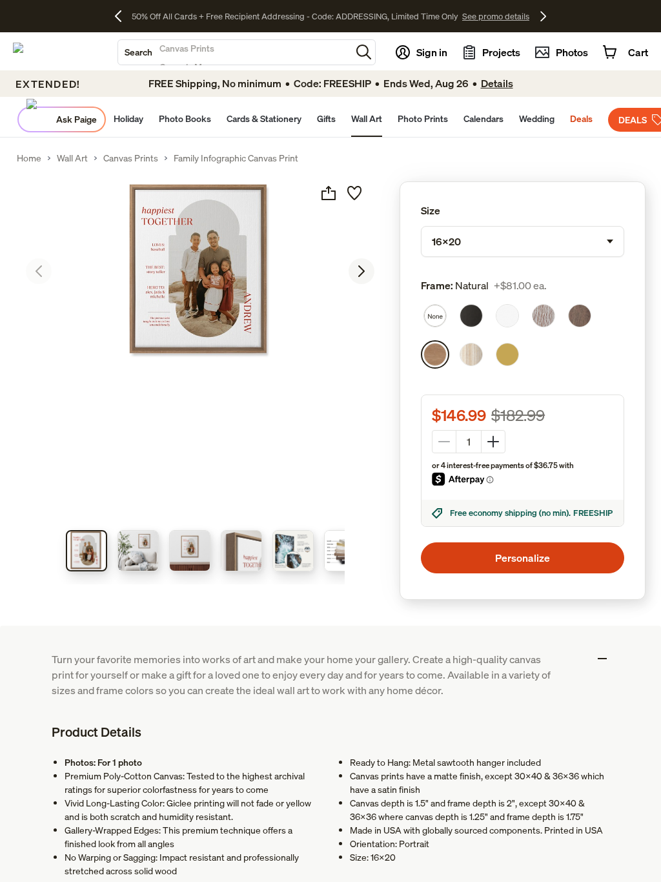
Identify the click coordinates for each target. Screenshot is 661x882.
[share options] (328, 193)
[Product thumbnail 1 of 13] (86, 550)
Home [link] (29, 158)
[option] (435, 316)
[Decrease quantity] (444, 441)
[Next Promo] (543, 16)
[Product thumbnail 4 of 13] (241, 550)
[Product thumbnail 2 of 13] (138, 550)
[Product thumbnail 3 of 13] (189, 550)
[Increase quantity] (493, 441)
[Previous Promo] (123, 16)
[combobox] (234, 52)
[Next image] (361, 271)
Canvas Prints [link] (130, 158)
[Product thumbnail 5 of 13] (293, 550)
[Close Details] (602, 658)
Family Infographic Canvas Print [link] (236, 158)
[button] (363, 52)
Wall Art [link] (72, 158)
